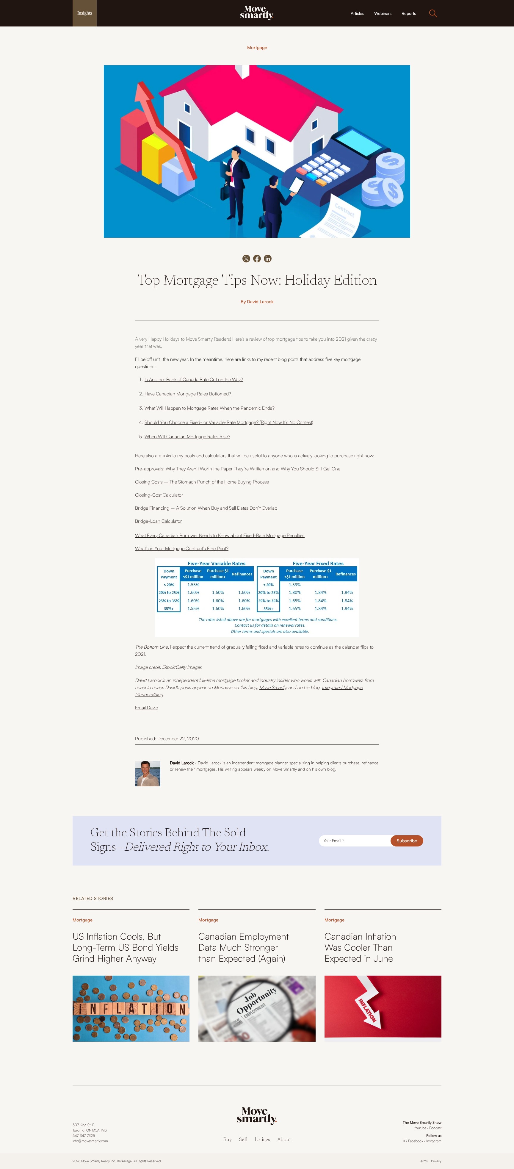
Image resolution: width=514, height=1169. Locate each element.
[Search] (433, 13)
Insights (84, 12)
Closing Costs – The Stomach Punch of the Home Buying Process (202, 482)
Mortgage (257, 47)
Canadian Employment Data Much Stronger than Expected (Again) (243, 947)
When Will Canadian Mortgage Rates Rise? (187, 436)
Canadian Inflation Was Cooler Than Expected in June (360, 947)
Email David (146, 708)
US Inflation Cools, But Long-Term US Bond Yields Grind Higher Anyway (125, 947)
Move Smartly (272, 687)
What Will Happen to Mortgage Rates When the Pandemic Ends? (210, 408)
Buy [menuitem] (227, 1140)
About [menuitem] (284, 1140)
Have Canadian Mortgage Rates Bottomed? (188, 394)
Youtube (420, 1128)
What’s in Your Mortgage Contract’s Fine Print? (181, 548)
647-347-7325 (84, 1135)
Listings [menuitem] (262, 1140)
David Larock (260, 301)
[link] (257, 12)
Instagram (433, 1141)
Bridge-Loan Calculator (158, 521)
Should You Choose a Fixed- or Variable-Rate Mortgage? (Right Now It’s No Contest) (229, 422)
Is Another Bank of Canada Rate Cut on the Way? (194, 379)
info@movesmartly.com (90, 1141)
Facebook (415, 1141)
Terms (423, 1161)
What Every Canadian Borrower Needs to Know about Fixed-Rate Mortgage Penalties (220, 535)
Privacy (436, 1161)
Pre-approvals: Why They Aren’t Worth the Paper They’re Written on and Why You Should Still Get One (237, 469)
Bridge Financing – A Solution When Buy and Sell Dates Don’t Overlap (206, 508)
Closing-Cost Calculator (159, 495)
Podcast (435, 1128)
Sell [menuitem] (243, 1140)
